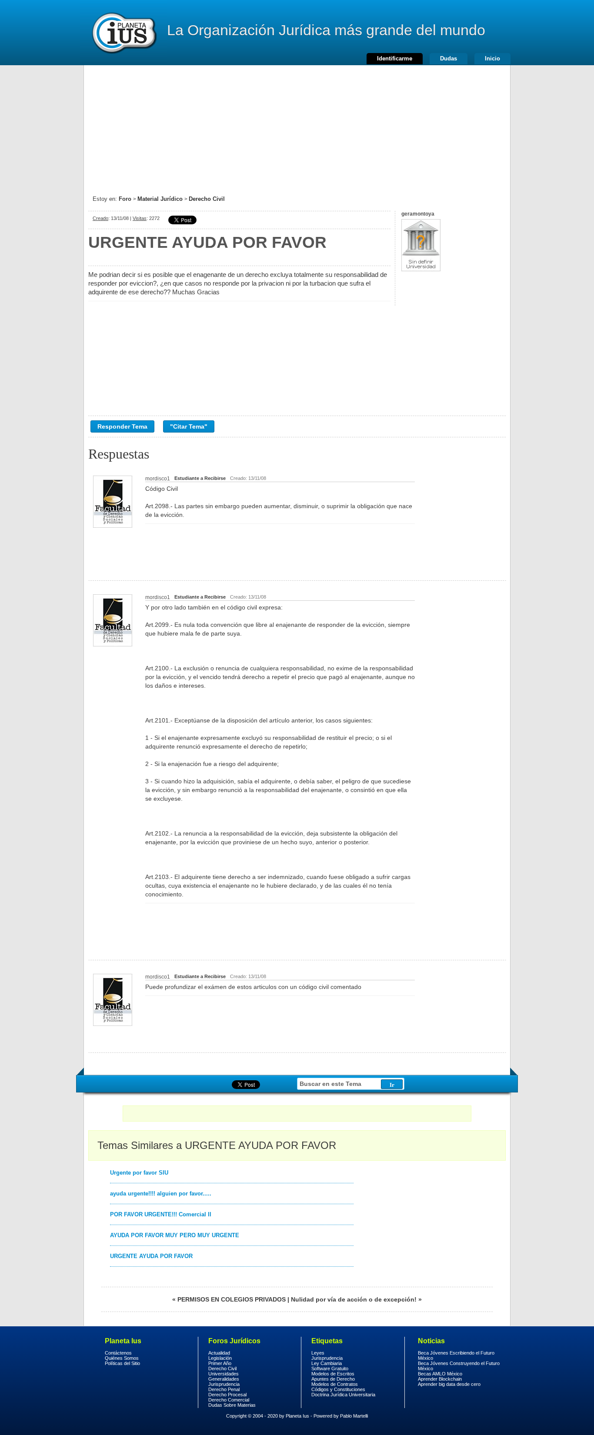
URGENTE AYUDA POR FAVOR (151, 1256)
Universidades (223, 1373)
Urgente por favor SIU (139, 1172)
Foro (125, 199)
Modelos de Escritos (332, 1373)
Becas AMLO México (440, 1373)
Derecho (123, 32)
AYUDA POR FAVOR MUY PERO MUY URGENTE (174, 1235)
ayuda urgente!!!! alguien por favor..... (160, 1193)
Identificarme (394, 58)
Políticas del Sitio (122, 1363)
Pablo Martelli (354, 1415)
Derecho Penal (224, 1389)
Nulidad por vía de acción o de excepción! (354, 1299)
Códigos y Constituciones (338, 1389)
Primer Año (219, 1363)
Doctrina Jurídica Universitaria (343, 1394)
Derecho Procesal (227, 1394)
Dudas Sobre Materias (232, 1405)
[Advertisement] (297, 126)
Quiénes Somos (122, 1358)
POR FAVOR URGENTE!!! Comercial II (160, 1214)
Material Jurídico (160, 199)
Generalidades (223, 1379)
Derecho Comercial (228, 1399)
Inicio (492, 58)
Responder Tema (122, 426)
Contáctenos (118, 1352)
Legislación (220, 1358)
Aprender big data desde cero (449, 1384)
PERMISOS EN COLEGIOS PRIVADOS (231, 1299)
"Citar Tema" (188, 426)
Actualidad (219, 1352)
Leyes (317, 1352)
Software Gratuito (329, 1368)
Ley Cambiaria (326, 1363)
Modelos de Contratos (334, 1384)
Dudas (448, 58)
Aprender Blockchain (440, 1379)
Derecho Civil (207, 199)
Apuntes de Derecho (333, 1379)
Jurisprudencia (224, 1384)
